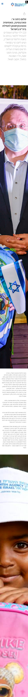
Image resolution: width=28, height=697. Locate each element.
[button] (2, 3)
